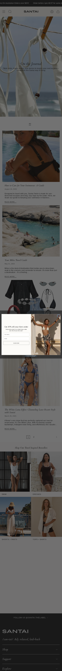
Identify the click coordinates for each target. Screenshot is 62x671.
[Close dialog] (58, 316)
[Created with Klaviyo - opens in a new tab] (31, 356)
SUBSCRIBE (16, 343)
